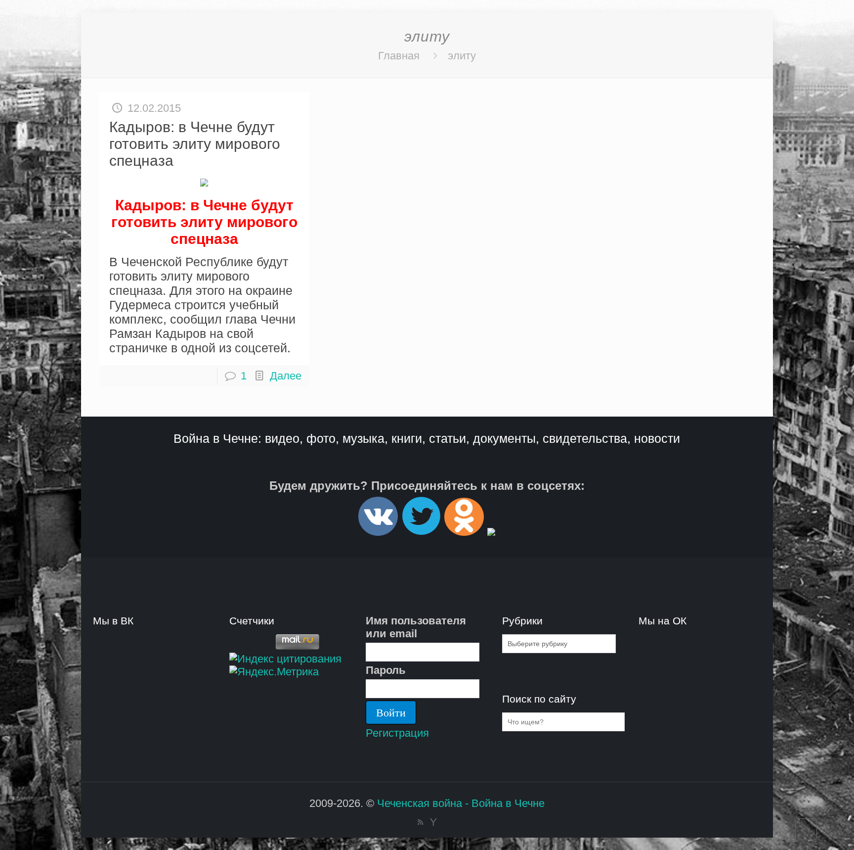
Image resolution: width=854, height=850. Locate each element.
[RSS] (420, 822)
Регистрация (397, 733)
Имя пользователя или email (416, 627)
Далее (285, 376)
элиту (462, 55)
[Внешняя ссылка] (378, 531)
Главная (399, 55)
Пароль (386, 670)
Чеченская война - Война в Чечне (461, 803)
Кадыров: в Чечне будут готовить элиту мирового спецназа (194, 144)
